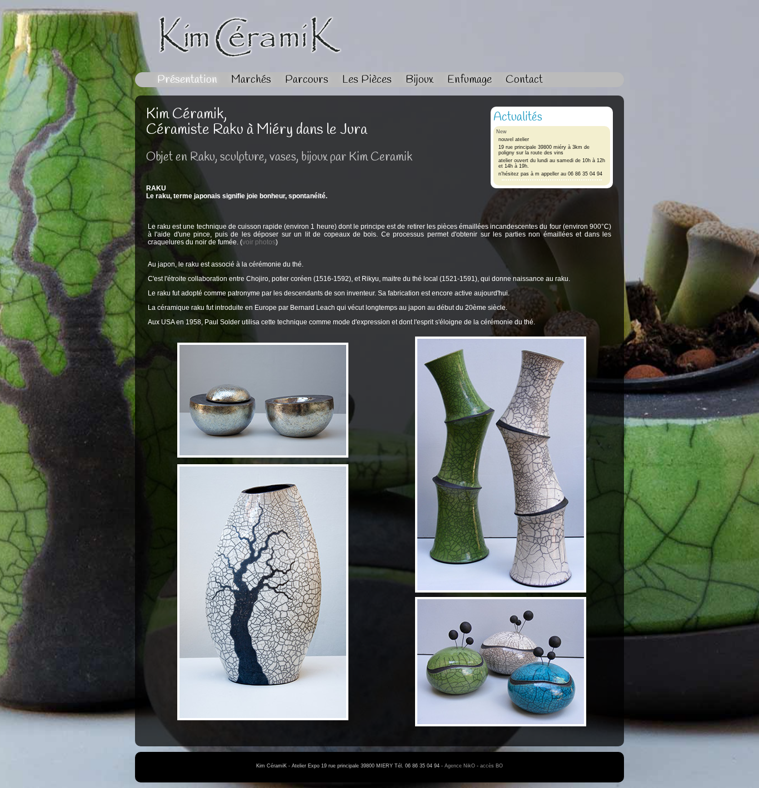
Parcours (306, 79)
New (501, 131)
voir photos (259, 242)
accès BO (491, 766)
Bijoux (419, 79)
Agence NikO (460, 766)
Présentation (187, 79)
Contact (524, 79)
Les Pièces (367, 79)
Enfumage (469, 79)
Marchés (251, 79)
